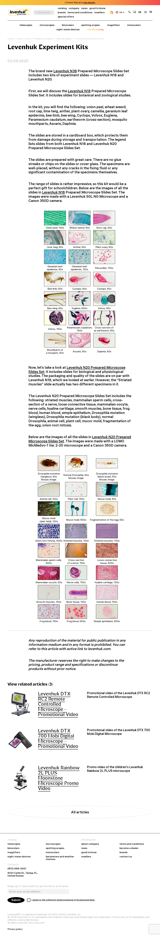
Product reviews (43, 38)
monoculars (134, 25)
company (74, 8)
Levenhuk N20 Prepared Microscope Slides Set (76, 369)
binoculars (68, 25)
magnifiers (113, 25)
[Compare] (140, 12)
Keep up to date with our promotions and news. (38, 886)
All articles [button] (80, 812)
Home (11, 38)
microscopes (47, 25)
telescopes (26, 25)
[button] (129, 12)
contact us (126, 856)
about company (90, 844)
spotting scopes (90, 25)
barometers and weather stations (60, 858)
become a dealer (129, 848)
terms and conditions (80, 12)
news (84, 8)
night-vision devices (68, 29)
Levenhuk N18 (79, 91)
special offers (66, 16)
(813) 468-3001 (17, 868)
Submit (16, 900)
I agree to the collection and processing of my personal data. (63, 899)
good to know (97, 8)
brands (62, 12)
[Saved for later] (134, 12)
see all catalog (95, 29)
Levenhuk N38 (65, 71)
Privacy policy (15, 929)
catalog (62, 8)
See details (89, 2)
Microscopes (64, 38)
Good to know (24, 38)
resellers (99, 12)
